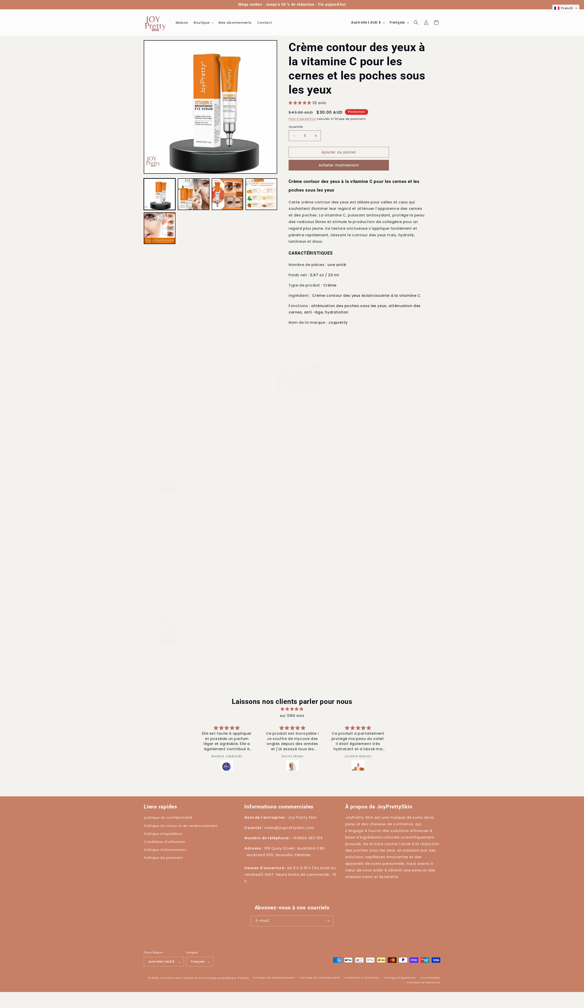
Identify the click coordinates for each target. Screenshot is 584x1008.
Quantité (296, 127)
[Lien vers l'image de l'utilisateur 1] (171, 478)
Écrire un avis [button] (408, 365)
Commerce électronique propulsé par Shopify (215, 978)
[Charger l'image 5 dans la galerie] (159, 228)
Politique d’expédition (400, 977)
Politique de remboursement (274, 977)
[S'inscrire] (328, 921)
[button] (203, 22)
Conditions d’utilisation (361, 977)
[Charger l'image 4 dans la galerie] (261, 194)
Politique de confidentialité (319, 977)
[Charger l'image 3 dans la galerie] (227, 194)
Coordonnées (430, 977)
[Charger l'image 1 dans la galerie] (159, 194)
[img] (186, 415)
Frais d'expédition (302, 119)
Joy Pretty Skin (170, 978)
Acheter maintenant (339, 165)
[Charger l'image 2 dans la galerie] (193, 194)
